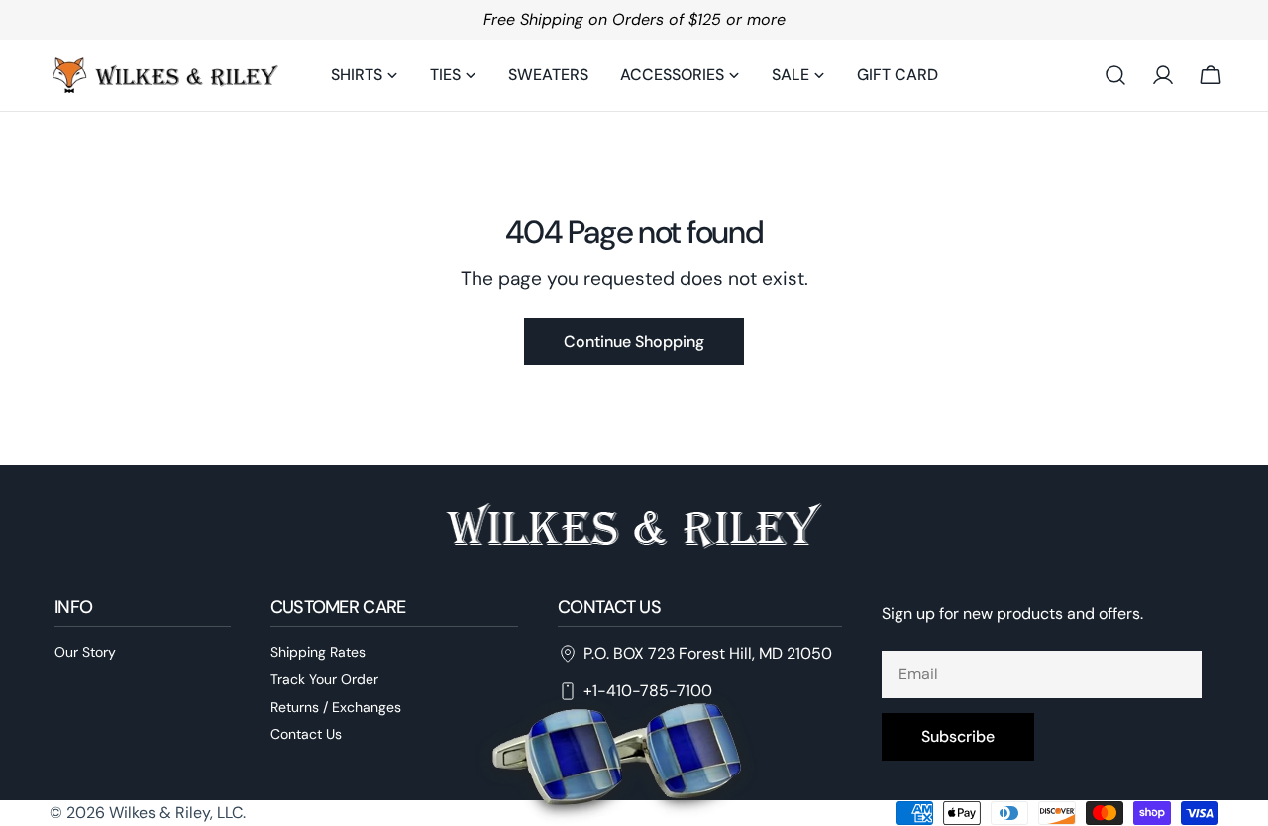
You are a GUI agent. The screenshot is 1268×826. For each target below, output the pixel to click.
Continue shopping (634, 341)
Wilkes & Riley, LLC (176, 812)
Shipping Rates (318, 652)
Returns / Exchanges (335, 707)
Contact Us (306, 734)
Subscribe (958, 736)
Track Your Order (324, 679)
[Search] (1115, 75)
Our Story (85, 652)
